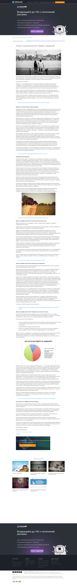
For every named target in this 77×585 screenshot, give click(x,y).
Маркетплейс (41, 567)
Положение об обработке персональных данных (30, 561)
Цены (40, 2)
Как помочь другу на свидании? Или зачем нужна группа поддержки (34, 102)
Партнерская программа (43, 565)
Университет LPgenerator (17, 562)
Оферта (26, 565)
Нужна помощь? (48, 2)
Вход (53, 2)
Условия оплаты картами (16, 582)
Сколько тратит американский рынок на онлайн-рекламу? (38, 490)
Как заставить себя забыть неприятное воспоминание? (38, 474)
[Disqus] (38, 507)
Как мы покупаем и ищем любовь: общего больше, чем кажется (33, 153)
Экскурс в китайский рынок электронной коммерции (20, 490)
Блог (13, 560)
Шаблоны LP (36, 2)
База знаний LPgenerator (17, 564)
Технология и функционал (43, 560)
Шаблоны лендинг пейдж (43, 562)
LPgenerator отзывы (16, 565)
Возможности (30, 2)
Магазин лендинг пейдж (43, 564)
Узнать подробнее (37, 31)
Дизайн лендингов (55, 562)
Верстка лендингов (55, 560)
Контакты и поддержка (29, 563)
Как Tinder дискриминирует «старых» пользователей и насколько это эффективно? (37, 398)
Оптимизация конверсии (56, 564)
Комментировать (28, 445)
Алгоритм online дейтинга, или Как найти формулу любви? (32, 260)
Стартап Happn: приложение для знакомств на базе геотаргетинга (33, 217)
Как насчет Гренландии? (17, 473)
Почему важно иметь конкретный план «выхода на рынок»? (56, 474)
